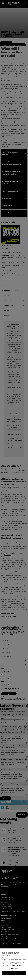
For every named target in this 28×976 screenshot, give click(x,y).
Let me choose (14, 968)
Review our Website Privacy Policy (14, 965)
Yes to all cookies (14, 973)
